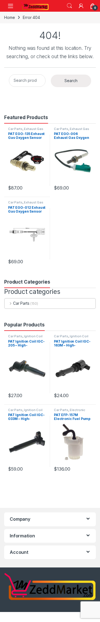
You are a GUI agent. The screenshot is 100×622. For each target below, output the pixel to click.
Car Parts (15, 129)
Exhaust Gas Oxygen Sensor (25, 130)
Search (69, 6)
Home (9, 17)
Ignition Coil (33, 336)
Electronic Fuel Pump (69, 411)
